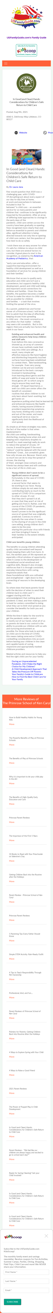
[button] (46, 1236)
